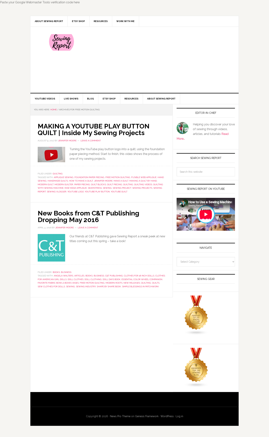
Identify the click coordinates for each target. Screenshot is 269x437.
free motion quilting (117, 177)
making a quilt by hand (143, 180)
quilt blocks (98, 184)
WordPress (167, 416)
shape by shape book (109, 286)
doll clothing (93, 279)
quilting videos (143, 184)
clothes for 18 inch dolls (139, 275)
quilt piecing (114, 184)
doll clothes (75, 279)
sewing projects (142, 188)
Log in (179, 416)
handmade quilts (58, 180)
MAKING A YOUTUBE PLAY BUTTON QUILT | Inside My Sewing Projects (94, 129)
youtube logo (76, 191)
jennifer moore (103, 180)
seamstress (95, 188)
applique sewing (63, 177)
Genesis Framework (146, 416)
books (89, 275)
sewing (107, 188)
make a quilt (121, 180)
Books (56, 272)
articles (79, 275)
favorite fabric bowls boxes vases (58, 283)
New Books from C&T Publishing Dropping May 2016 (88, 216)
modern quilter (64, 184)
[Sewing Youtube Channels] (196, 333)
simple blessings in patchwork (140, 286)
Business (66, 272)
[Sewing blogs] (196, 385)
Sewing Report (61, 42)
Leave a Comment (91, 140)
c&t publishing (114, 275)
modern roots (114, 283)
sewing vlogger (56, 191)
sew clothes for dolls (51, 286)
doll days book (111, 279)
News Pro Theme (120, 416)
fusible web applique (143, 177)
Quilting (58, 173)
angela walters (63, 275)
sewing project (122, 188)
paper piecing (82, 184)
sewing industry (86, 286)
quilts (155, 283)
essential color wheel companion (142, 279)
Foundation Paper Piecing (89, 177)
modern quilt (45, 184)
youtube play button (97, 191)
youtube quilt (119, 191)
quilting (128, 184)
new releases (132, 283)
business (99, 275)
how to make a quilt (81, 180)
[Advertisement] (161, 60)
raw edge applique (76, 188)
